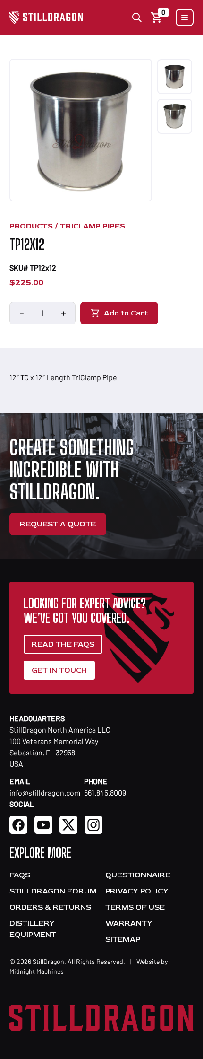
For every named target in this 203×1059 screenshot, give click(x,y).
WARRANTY (128, 923)
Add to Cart (126, 313)
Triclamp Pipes (92, 226)
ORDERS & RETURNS (50, 907)
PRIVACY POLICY (137, 891)
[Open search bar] (136, 17)
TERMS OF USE (135, 907)
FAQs (19, 875)
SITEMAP (122, 939)
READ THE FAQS (63, 644)
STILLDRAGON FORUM (53, 891)
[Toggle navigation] (185, 17)
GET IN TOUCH (59, 670)
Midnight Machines (36, 971)
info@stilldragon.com (44, 792)
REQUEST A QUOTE (58, 524)
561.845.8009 (105, 792)
